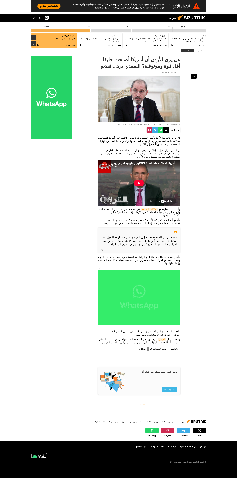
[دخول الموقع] (40, 18)
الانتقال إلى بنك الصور (124, 124)
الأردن (162, 339)
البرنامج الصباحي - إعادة (65, 38)
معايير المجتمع (141, 446)
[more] (102, 249)
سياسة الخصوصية (158, 446)
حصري (141, 422)
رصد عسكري (126, 422)
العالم (163, 422)
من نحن (203, 446)
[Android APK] (39, 456)
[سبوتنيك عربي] (192, 21)
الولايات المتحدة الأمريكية (158, 349)
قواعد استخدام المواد (188, 446)
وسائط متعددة (107, 422)
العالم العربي (174, 349)
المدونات (97, 422)
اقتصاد (149, 422)
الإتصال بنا (172, 446)
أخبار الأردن (142, 349)
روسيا (156, 422)
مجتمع (117, 422)
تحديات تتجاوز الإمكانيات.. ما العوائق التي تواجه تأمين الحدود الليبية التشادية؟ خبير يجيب (145, 39)
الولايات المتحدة (149, 209)
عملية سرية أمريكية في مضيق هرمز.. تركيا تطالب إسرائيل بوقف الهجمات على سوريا (192, 39)
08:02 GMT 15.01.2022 (170, 72)
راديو (135, 422)
